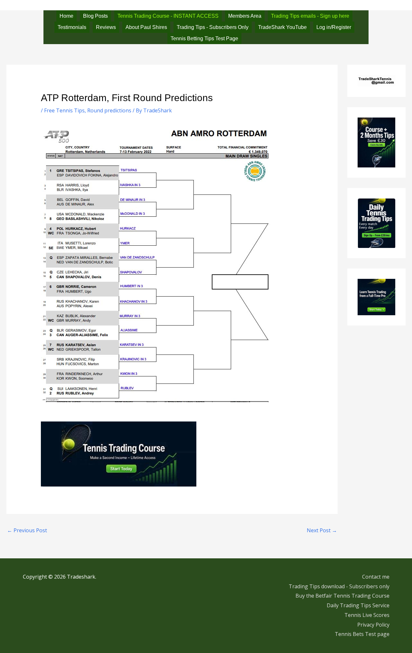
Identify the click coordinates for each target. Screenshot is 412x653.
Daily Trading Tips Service (358, 605)
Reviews (106, 27)
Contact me (375, 576)
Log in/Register (333, 27)
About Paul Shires (146, 27)
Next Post (322, 530)
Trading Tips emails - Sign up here (310, 16)
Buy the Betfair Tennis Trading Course (342, 595)
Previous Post (27, 530)
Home (66, 16)
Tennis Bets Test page (362, 634)
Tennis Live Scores (366, 615)
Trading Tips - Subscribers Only (212, 27)
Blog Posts (95, 16)
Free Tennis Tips (64, 110)
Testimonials (72, 27)
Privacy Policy (373, 624)
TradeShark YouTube (282, 27)
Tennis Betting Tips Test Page (204, 38)
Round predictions (109, 110)
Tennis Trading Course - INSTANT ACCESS (168, 16)
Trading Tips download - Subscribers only (339, 586)
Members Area (244, 16)
